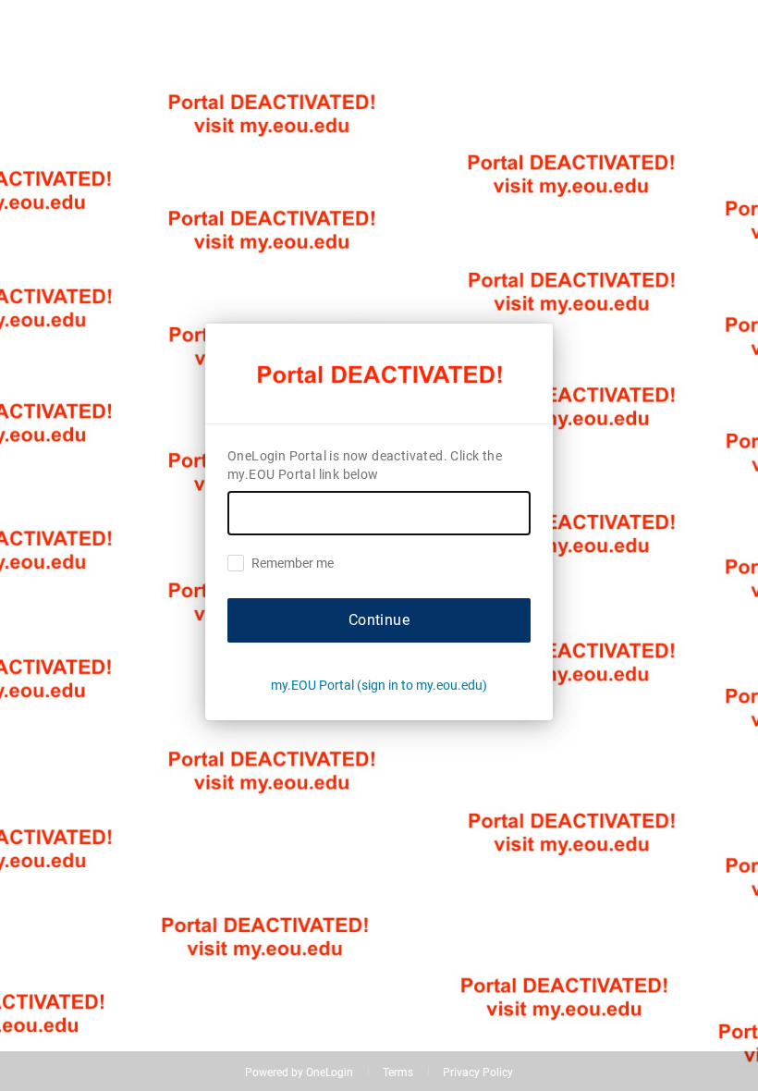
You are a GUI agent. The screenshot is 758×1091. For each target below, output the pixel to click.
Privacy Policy (478, 1072)
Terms (398, 1072)
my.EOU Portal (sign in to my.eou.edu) (379, 685)
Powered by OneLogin (299, 1072)
